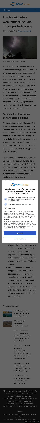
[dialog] (20, 211)
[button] (20, 208)
